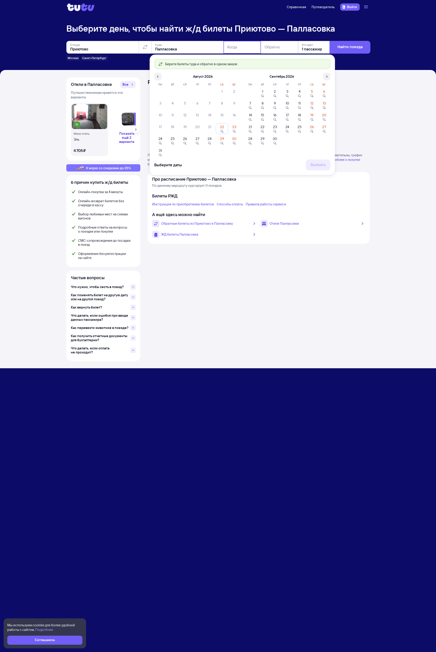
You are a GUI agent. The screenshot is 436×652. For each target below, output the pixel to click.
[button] (128, 84)
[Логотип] (80, 7)
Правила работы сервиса (266, 204)
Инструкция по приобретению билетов (183, 204)
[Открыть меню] (366, 7)
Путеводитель (323, 7)
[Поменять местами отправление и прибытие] (145, 47)
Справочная (296, 7)
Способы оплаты (230, 204)
